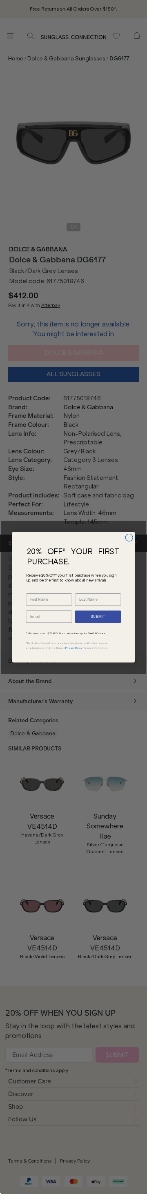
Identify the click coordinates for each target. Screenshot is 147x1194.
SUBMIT (98, 616)
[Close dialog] (129, 537)
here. (102, 633)
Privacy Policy (73, 648)
